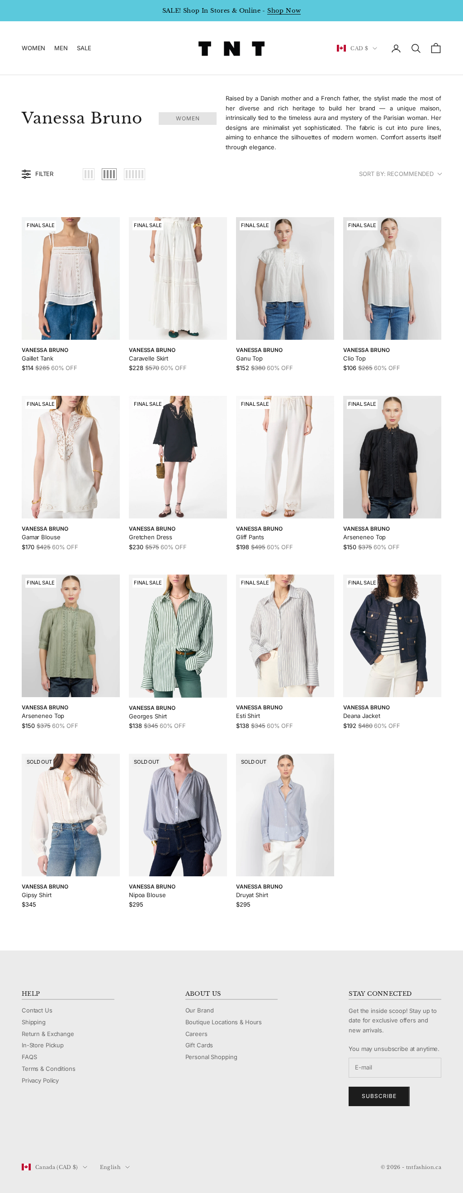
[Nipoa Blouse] (178, 815)
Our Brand (199, 1010)
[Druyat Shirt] (285, 815)
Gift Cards (199, 1045)
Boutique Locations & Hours (223, 1022)
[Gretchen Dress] (178, 457)
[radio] (88, 174)
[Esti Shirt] (285, 636)
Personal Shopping (211, 1056)
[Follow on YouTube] (73, 1136)
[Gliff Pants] (285, 457)
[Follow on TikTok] (96, 1136)
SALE (84, 48)
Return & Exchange (48, 1033)
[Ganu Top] (285, 278)
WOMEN (33, 48)
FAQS (29, 1056)
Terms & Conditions (49, 1068)
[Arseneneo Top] (392, 457)
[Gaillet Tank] (71, 278)
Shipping (34, 1022)
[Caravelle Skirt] (178, 278)
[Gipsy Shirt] (71, 815)
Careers (196, 1033)
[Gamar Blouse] (71, 457)
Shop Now (284, 10)
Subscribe (379, 1096)
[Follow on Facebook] (26, 1136)
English (110, 1167)
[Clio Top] (392, 278)
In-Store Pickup (43, 1045)
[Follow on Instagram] (49, 1136)
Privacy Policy (40, 1080)
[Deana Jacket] (392, 636)
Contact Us (37, 1010)
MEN (61, 48)
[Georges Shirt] (178, 636)
